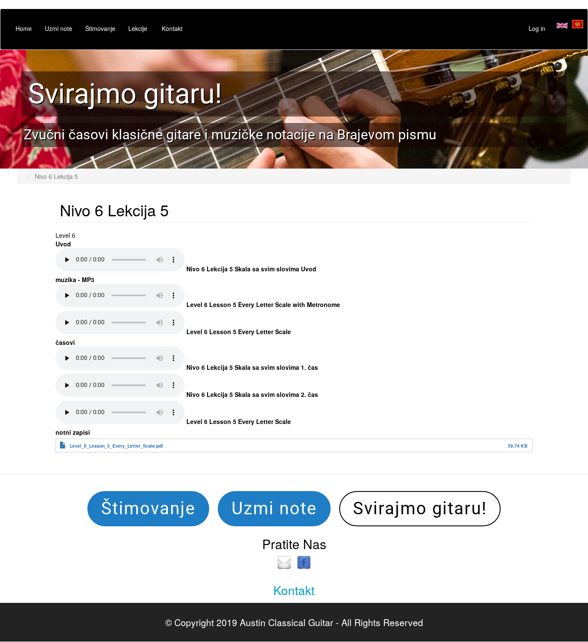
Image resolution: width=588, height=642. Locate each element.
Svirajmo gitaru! (125, 93)
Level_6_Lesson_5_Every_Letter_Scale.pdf (116, 445)
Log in (537, 28)
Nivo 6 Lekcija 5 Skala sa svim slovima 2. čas (252, 394)
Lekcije (137, 28)
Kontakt (172, 28)
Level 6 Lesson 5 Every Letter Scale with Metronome (263, 304)
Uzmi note (58, 28)
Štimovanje (100, 28)
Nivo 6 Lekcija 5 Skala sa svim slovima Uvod (251, 268)
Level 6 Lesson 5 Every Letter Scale (238, 331)
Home (23, 28)
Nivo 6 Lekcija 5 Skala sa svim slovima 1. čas (252, 367)
